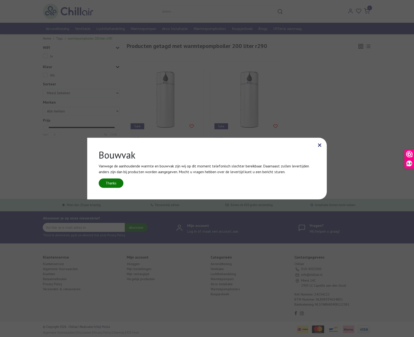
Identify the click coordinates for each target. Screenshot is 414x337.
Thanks (111, 183)
